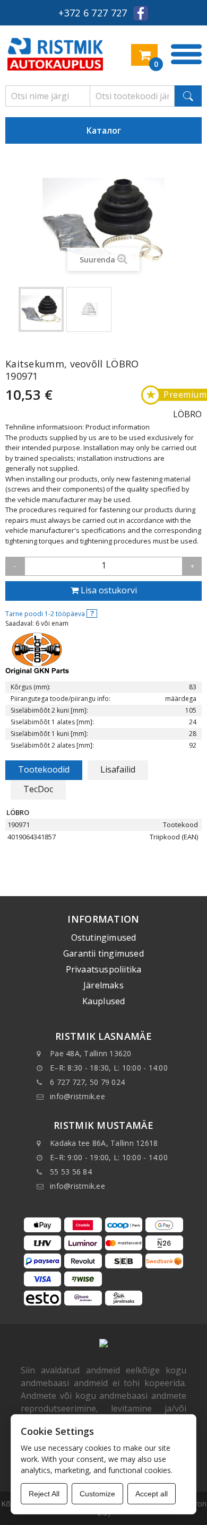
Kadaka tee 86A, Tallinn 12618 (104, 1143)
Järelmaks (103, 985)
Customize (97, 1493)
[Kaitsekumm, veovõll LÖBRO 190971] (41, 309)
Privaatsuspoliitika (104, 969)
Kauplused (103, 1001)
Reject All (44, 1493)
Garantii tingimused (103, 953)
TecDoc (38, 789)
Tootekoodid (44, 769)
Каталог (104, 130)
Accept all (151, 1493)
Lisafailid (117, 769)
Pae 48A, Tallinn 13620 (91, 1053)
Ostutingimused (103, 937)
